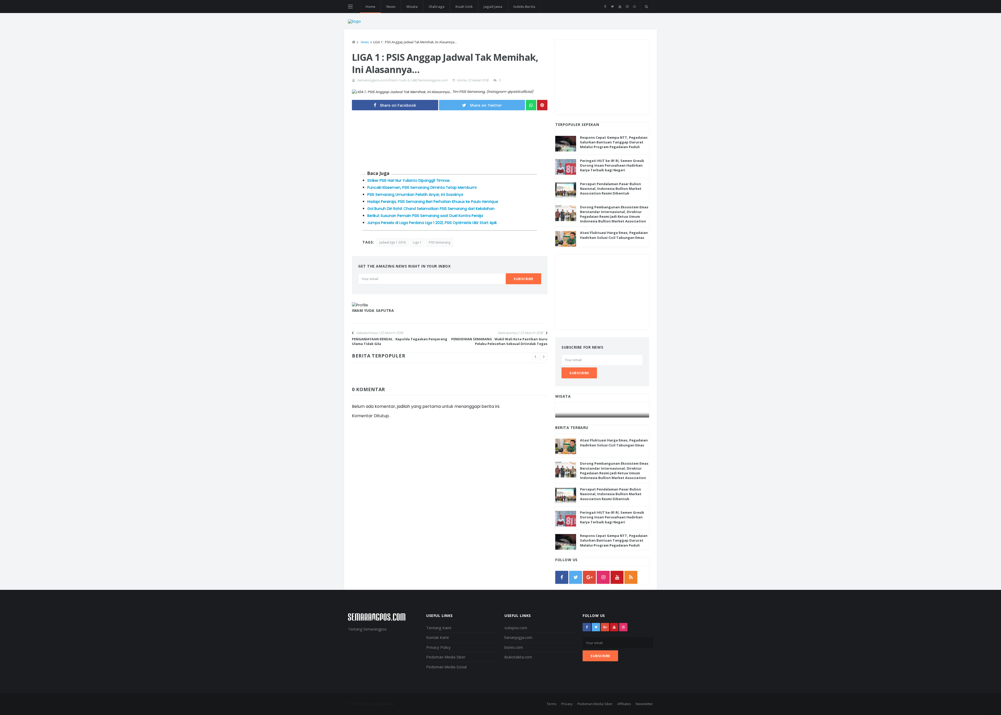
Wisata (412, 6)
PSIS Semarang (439, 242)
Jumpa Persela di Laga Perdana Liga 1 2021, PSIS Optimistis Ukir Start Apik (432, 222)
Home (370, 6)
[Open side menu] (350, 6)
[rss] (630, 577)
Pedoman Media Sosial (446, 666)
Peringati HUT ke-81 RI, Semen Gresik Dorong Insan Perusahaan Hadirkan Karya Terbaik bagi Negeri (612, 165)
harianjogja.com (518, 637)
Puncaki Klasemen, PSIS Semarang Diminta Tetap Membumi (422, 187)
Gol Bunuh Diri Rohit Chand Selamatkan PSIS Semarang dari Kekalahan (431, 208)
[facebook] (605, 6)
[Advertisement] (602, 76)
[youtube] (619, 6)
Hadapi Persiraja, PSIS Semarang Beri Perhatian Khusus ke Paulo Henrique (432, 201)
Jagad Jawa (493, 6)
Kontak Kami (437, 637)
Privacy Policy (438, 647)
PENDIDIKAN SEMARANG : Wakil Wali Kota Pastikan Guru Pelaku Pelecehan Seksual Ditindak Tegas (499, 341)
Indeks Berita (524, 6)
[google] (589, 577)
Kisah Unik (464, 6)
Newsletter (644, 703)
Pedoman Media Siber (446, 656)
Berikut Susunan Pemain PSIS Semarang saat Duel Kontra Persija (425, 215)
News (390, 6)
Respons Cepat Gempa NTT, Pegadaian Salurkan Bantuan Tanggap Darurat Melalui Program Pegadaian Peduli (614, 142)
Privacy (567, 703)
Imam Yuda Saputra (373, 310)
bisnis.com (513, 647)
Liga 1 (417, 242)
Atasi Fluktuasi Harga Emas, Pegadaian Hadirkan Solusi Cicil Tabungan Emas (614, 235)
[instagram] (627, 6)
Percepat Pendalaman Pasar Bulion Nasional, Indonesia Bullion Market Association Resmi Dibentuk (611, 188)
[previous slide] (535, 356)
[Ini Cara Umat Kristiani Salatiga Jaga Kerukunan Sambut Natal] (602, 412)
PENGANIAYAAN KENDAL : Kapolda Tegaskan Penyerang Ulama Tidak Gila (399, 341)
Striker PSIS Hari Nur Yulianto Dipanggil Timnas (408, 180)
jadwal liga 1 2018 (392, 242)
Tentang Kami (438, 627)
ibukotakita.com (518, 656)
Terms (552, 703)
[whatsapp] (634, 6)
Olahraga (436, 6)
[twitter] (612, 6)
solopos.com (515, 627)
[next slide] (543, 356)
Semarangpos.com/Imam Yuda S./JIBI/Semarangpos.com (402, 80)
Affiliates (624, 703)
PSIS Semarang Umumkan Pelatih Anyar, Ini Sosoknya (415, 194)
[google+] (605, 627)
